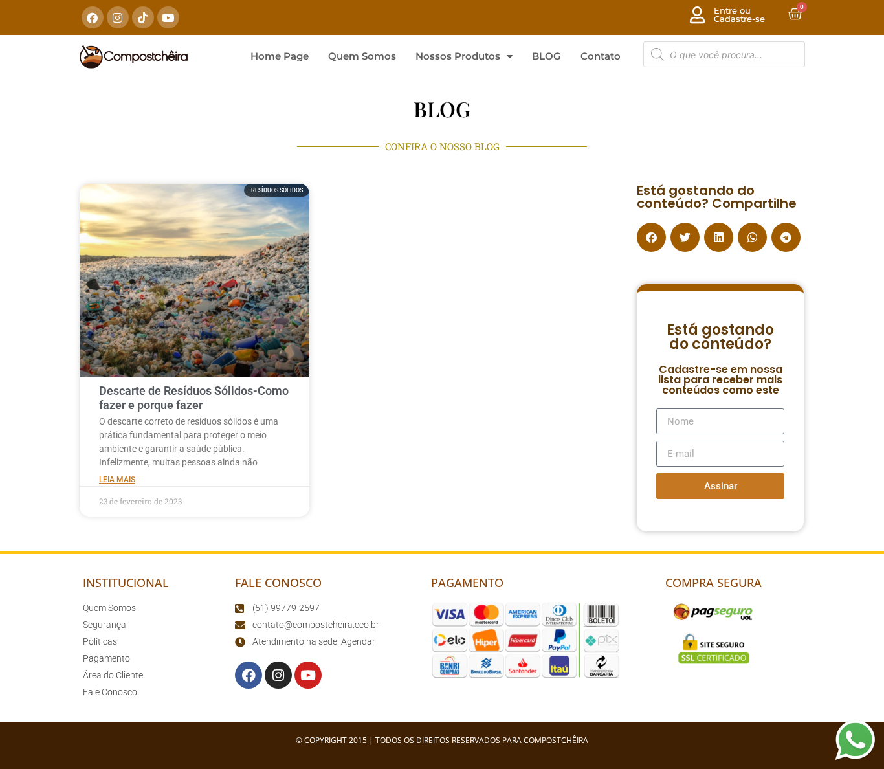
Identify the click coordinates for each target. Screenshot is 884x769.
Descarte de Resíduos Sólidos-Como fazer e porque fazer (194, 398)
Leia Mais (117, 479)
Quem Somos (362, 56)
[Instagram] (118, 17)
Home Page (279, 56)
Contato (600, 56)
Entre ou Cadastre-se (739, 14)
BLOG (546, 56)
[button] (651, 237)
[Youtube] (168, 17)
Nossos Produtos (457, 56)
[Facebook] (93, 17)
